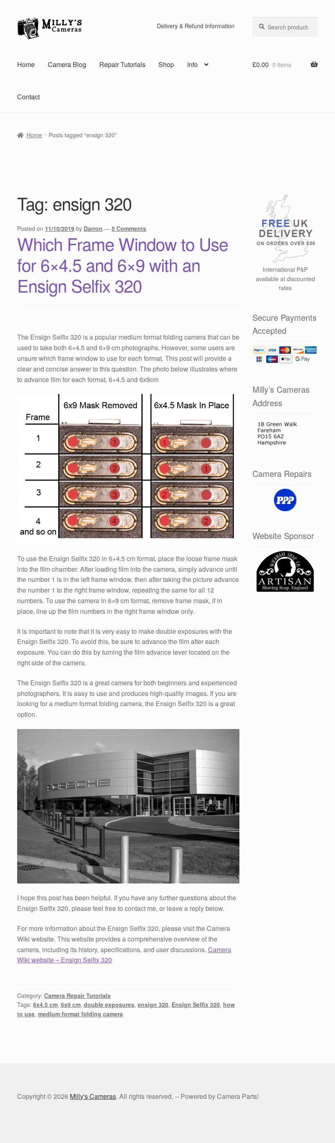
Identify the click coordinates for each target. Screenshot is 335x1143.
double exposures (109, 1004)
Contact (28, 96)
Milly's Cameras (93, 1096)
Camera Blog (67, 64)
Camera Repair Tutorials (77, 995)
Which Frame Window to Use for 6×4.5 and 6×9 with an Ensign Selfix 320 (122, 264)
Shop (166, 64)
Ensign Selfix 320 (196, 1004)
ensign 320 (153, 1004)
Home (26, 64)
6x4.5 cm (45, 1004)
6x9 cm (70, 1004)
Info (192, 64)
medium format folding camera (80, 1014)
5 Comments (129, 228)
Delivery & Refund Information (195, 26)
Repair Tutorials (122, 64)
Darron (93, 228)
